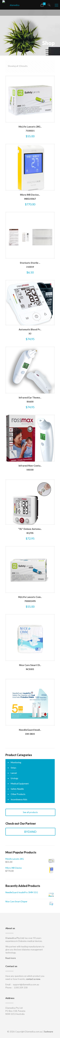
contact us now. (33, 979)
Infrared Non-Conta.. (30, 465)
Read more (10, 958)
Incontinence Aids (19, 799)
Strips (13, 767)
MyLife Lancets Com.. (30, 597)
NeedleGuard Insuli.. (30, 729)
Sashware (48, 1031)
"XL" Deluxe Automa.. (30, 529)
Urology (14, 778)
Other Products (18, 794)
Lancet (14, 773)
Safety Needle (17, 789)
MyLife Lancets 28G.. (30, 126)
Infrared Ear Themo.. (30, 397)
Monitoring (16, 762)
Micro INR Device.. (30, 194)
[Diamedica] (13, 5)
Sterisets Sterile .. (30, 262)
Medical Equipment (20, 783)
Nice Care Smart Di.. (30, 665)
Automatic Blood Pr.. (30, 329)
